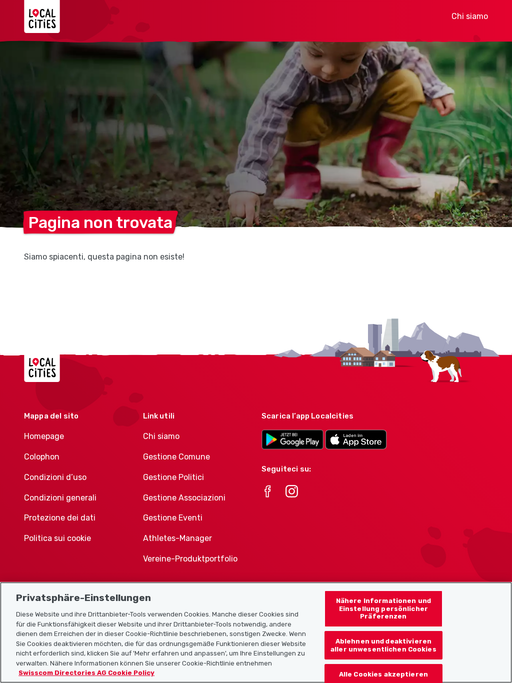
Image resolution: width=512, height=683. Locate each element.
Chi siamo (470, 16)
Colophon (42, 457)
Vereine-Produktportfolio (190, 559)
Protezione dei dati (60, 517)
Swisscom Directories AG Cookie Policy (86, 672)
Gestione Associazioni (184, 497)
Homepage (44, 436)
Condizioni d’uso (55, 477)
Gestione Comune (176, 457)
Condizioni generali (60, 497)
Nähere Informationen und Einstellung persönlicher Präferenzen (383, 608)
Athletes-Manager (177, 538)
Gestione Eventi (172, 517)
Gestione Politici (173, 477)
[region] (256, 632)
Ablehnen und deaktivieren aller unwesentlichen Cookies (383, 645)
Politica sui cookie (57, 538)
